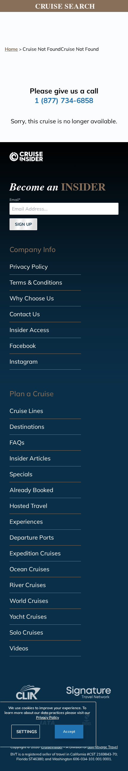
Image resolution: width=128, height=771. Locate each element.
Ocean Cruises (29, 569)
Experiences (26, 521)
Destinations (27, 426)
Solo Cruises (26, 632)
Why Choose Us (32, 298)
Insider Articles (30, 458)
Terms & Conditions (36, 282)
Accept (69, 731)
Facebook (23, 345)
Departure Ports (32, 537)
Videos (19, 648)
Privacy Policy (29, 266)
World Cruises (29, 600)
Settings (26, 731)
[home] (26, 156)
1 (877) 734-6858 (64, 100)
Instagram (24, 361)
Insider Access (29, 330)
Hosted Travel (28, 505)
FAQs (17, 442)
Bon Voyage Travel (103, 747)
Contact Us (25, 314)
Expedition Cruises (35, 553)
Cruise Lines (26, 410)
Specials (21, 474)
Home (11, 49)
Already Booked (31, 490)
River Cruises (28, 585)
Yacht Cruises (28, 616)
